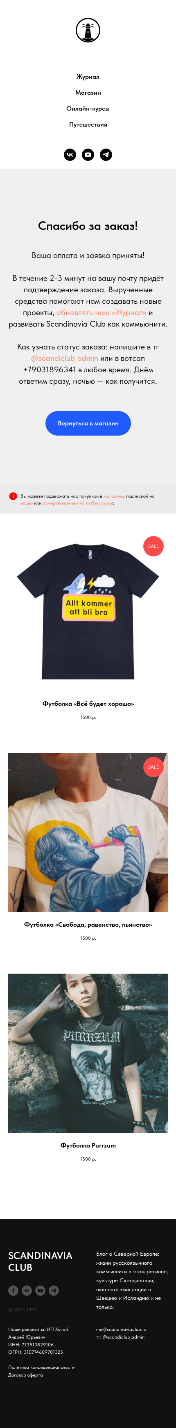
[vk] (70, 155)
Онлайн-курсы (88, 108)
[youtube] (88, 155)
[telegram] (106, 155)
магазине (114, 496)
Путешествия (88, 124)
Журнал (88, 76)
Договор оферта (25, 1375)
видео (26, 503)
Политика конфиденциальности (41, 1367)
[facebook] (13, 1291)
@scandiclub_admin (64, 358)
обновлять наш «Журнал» (101, 312)
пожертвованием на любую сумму (78, 503)
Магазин (88, 92)
